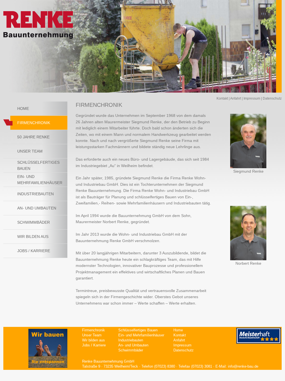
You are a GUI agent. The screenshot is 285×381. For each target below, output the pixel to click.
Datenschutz (272, 98)
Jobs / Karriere (33, 251)
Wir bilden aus (32, 236)
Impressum (252, 98)
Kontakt (222, 98)
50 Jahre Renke (33, 137)
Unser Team (30, 151)
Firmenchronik (93, 330)
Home (23, 108)
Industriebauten (35, 194)
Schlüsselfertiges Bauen (38, 165)
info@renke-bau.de (243, 366)
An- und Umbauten (36, 208)
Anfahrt (235, 98)
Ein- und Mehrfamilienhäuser (39, 179)
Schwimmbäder (33, 222)
